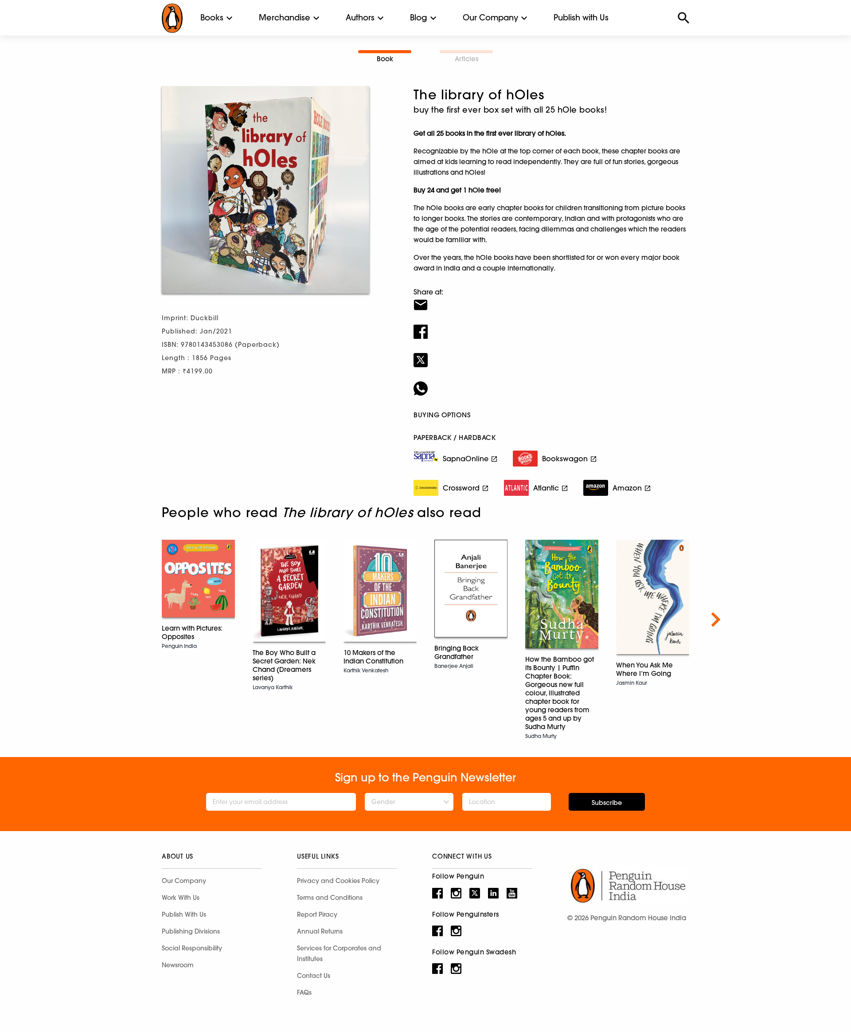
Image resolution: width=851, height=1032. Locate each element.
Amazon (627, 487)
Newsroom (178, 965)
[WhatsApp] (551, 383)
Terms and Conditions (330, 898)
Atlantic (546, 487)
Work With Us (180, 898)
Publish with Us (581, 17)
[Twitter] (551, 354)
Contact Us (313, 976)
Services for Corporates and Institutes (339, 953)
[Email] (551, 299)
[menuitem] (212, 17)
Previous (135, 619)
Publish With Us (184, 914)
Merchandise (284, 17)
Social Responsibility (192, 948)
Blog (418, 17)
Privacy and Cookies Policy (338, 881)
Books (211, 17)
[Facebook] (551, 326)
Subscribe (607, 803)
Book (385, 59)
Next (715, 619)
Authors (360, 17)
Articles (466, 59)
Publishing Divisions (191, 931)
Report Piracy (317, 914)
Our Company (490, 17)
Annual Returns (320, 931)
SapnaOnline (465, 458)
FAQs (304, 993)
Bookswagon (565, 458)
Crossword (461, 487)
